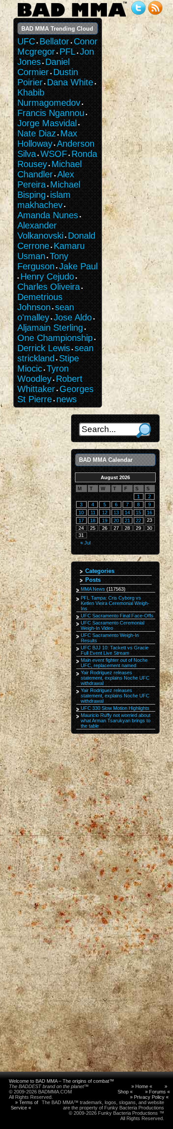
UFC (26, 41)
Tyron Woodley (43, 374)
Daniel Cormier (43, 67)
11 (92, 512)
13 (116, 512)
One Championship (55, 338)
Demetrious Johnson (40, 302)
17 (81, 520)
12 (104, 512)
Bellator (54, 41)
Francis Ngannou (50, 113)
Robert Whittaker (50, 384)
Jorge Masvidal (47, 123)
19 (104, 520)
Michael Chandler (49, 169)
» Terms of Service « (24, 1105)
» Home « (141, 1086)
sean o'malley (45, 312)
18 (92, 520)
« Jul (85, 542)
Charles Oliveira (48, 287)
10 (81, 512)
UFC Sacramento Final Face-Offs (117, 615)
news (66, 399)
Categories (99, 571)
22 (138, 520)
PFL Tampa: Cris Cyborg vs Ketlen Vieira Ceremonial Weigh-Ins (115, 603)
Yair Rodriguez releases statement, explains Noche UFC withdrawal (115, 678)
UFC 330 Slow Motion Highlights (115, 708)
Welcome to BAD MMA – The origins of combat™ (61, 1081)
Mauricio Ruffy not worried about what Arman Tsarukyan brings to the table (115, 721)
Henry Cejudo (47, 276)
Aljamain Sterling (50, 327)
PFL (67, 51)
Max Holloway (47, 138)
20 (116, 520)
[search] (143, 430)
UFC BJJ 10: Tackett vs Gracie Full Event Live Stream (115, 650)
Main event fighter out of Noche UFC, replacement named (114, 662)
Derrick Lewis (43, 348)
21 (127, 520)
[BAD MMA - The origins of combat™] (72, 16)
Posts (93, 580)
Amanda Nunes (47, 215)
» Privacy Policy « (149, 1097)
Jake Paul (78, 266)
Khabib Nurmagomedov (48, 98)
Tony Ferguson (42, 261)
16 (149, 512)
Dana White (70, 82)
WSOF (53, 154)
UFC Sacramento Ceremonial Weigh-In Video (112, 625)
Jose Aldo (73, 317)
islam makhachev (44, 200)
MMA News (93, 589)
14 (127, 512)
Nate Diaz (36, 133)
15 (138, 512)
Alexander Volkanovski (40, 230)
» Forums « (157, 1091)
